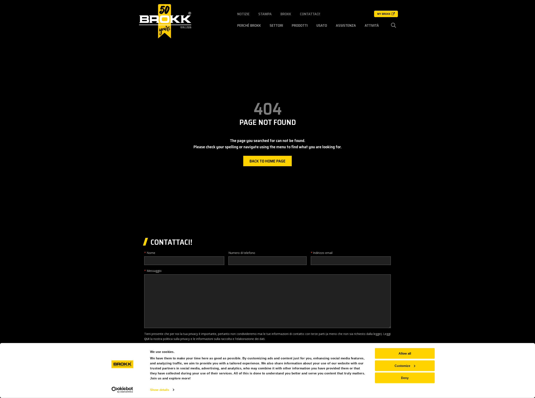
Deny (405, 378)
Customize (402, 365)
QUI (146, 339)
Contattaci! (310, 14)
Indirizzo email (322, 253)
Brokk (285, 14)
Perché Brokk (249, 25)
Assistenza (346, 25)
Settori (276, 25)
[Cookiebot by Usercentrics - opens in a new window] (122, 390)
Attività (372, 25)
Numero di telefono (241, 253)
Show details (159, 390)
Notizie (243, 14)
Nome (151, 253)
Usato (321, 25)
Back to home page (267, 161)
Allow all (405, 353)
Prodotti (300, 25)
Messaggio (154, 271)
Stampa (265, 14)
